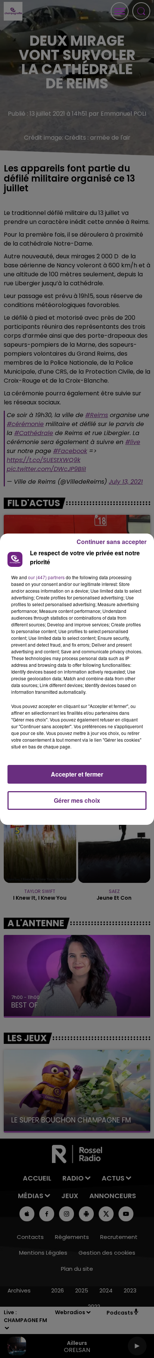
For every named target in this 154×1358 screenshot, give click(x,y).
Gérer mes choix (77, 800)
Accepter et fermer (77, 774)
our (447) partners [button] (46, 577)
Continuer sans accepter (112, 541)
